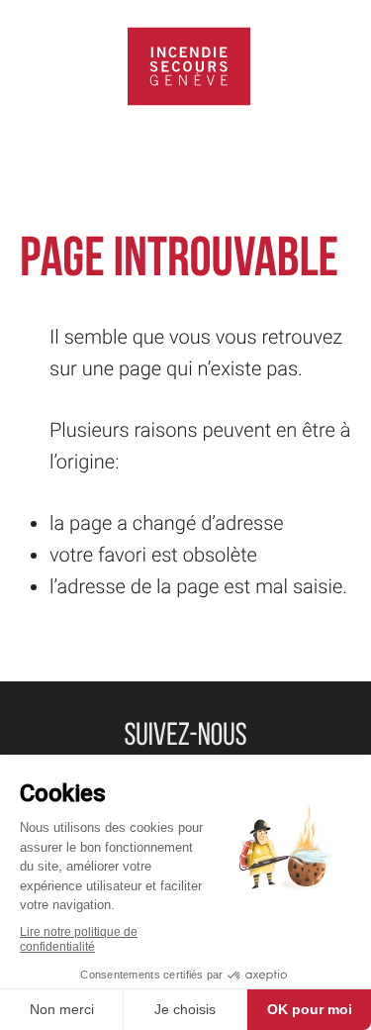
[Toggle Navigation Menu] (34, 66)
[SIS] (189, 66)
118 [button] (339, 66)
